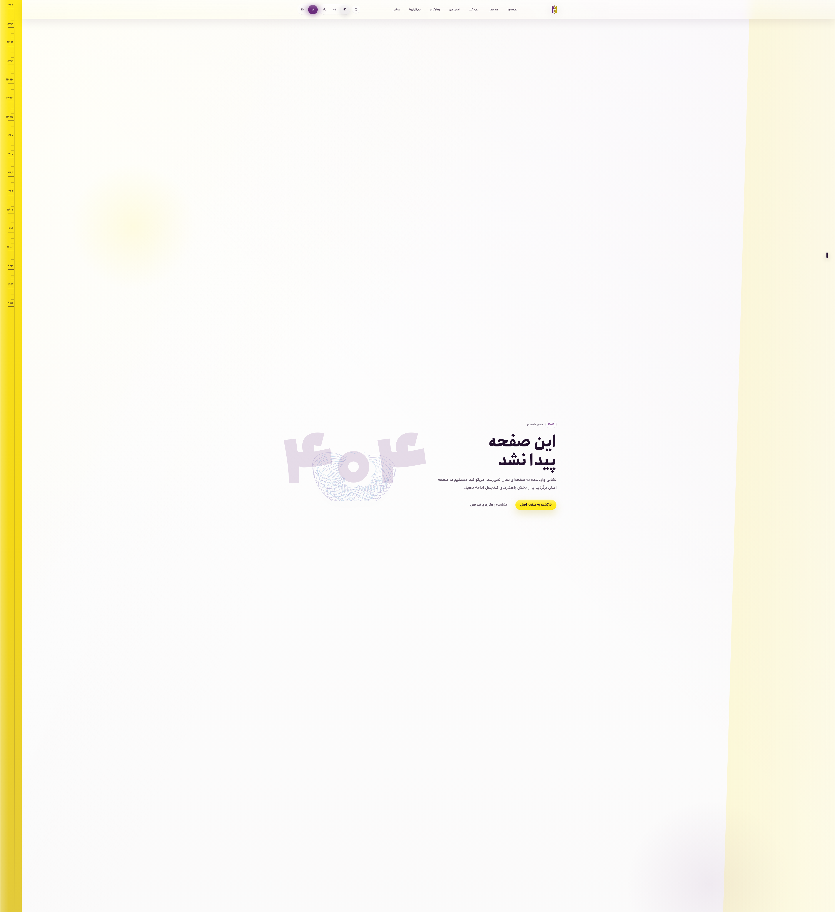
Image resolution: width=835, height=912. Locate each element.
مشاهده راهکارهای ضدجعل (489, 504)
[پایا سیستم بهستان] (554, 9)
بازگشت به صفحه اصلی (536, 504)
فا (313, 10)
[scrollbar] (827, 501)
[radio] (345, 9)
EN (302, 10)
